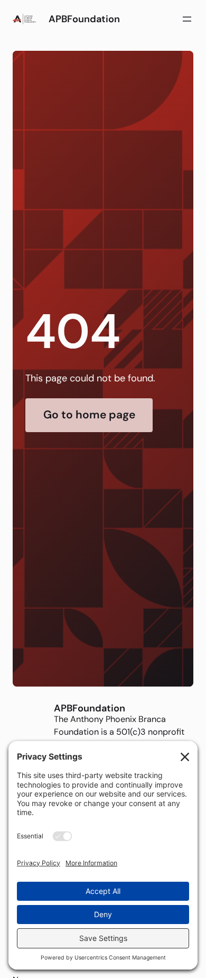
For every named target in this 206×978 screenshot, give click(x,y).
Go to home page (89, 414)
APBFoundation (84, 19)
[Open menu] (187, 19)
